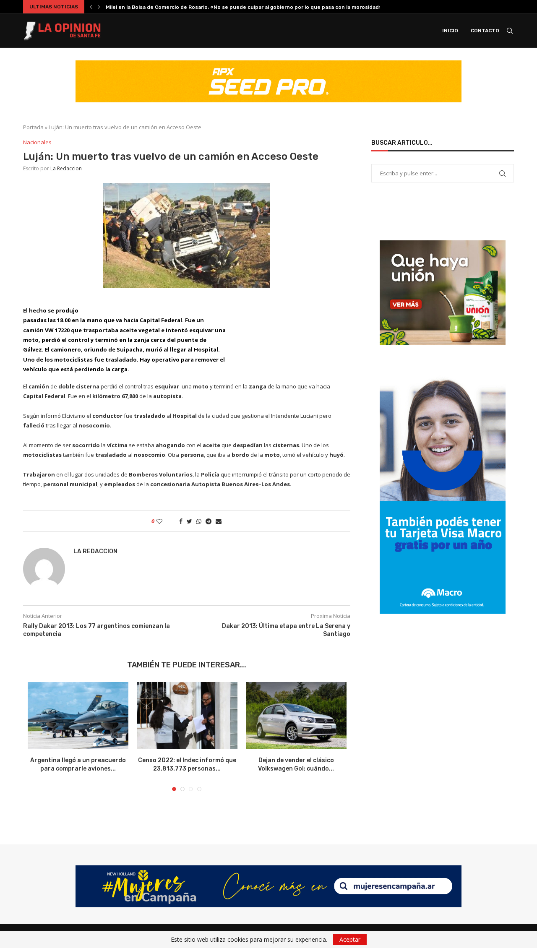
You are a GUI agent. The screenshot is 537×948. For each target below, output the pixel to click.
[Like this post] (165, 521)
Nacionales (37, 142)
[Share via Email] (219, 521)
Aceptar (349, 939)
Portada (33, 127)
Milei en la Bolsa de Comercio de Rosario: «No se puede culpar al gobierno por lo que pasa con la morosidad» (244, 7)
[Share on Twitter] (189, 521)
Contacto (485, 31)
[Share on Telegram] (208, 521)
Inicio (450, 31)
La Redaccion (66, 168)
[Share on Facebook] (180, 521)
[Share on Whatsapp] (198, 521)
